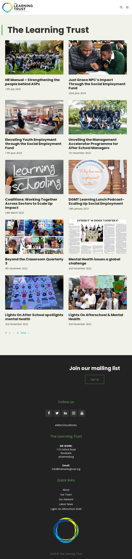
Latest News (66, 504)
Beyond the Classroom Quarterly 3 (34, 261)
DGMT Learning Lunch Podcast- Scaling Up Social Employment (96, 201)
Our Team (66, 494)
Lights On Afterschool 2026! (66, 509)
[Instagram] (73, 413)
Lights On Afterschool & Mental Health (96, 316)
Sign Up (94, 379)
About (66, 489)
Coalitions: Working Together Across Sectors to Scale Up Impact (31, 203)
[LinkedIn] (65, 413)
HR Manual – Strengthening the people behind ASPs (32, 81)
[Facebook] (48, 413)
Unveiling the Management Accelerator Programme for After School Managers (93, 143)
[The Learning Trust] (18, 7)
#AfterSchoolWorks (66, 425)
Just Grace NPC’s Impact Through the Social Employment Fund (97, 83)
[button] (121, 7)
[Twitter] (57, 413)
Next (25, 332)
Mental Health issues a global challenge (94, 261)
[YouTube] (81, 413)
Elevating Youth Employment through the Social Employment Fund (33, 143)
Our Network (66, 499)
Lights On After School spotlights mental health (34, 316)
